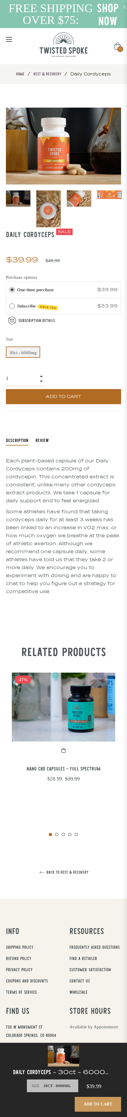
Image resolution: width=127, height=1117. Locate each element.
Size (9, 339)
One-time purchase (35, 289)
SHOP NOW (108, 14)
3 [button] (63, 834)
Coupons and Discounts (27, 980)
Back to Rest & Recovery (67, 872)
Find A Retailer (83, 958)
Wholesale (78, 992)
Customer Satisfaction (90, 969)
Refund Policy (18, 958)
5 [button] (76, 834)
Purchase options (21, 277)
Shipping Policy (19, 947)
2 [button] (56, 834)
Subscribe (37, 306)
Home (20, 74)
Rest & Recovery (47, 74)
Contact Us (79, 980)
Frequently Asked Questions (94, 947)
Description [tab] (17, 440)
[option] (63, 738)
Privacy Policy (19, 969)
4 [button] (69, 834)
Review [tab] (42, 440)
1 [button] (50, 834)
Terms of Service (21, 992)
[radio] (12, 289)
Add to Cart (98, 1104)
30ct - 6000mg (23, 352)
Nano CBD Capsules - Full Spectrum (63, 768)
